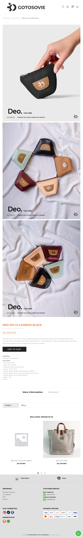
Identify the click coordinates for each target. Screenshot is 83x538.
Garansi (5, 499)
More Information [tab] (33, 392)
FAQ (4, 497)
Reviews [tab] (54, 392)
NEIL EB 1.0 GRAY (62, 460)
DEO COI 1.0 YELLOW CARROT (21, 460)
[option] (21, 442)
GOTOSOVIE (6, 18)
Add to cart (14, 349)
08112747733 (50, 494)
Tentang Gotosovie (9, 492)
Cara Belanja (7, 494)
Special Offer (16, 18)
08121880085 (50, 499)
